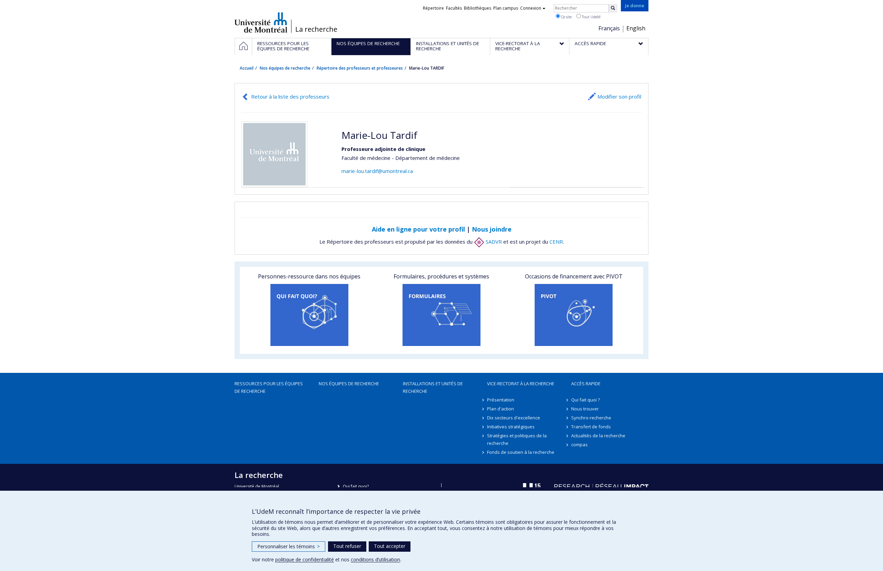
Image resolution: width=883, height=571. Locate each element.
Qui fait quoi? (356, 486)
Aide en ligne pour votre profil (418, 229)
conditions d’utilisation (375, 559)
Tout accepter (389, 546)
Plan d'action (500, 409)
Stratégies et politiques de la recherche (517, 439)
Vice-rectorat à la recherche (520, 383)
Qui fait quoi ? (585, 400)
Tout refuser (347, 546)
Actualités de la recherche (598, 435)
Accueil (247, 68)
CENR (556, 241)
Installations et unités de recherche (433, 387)
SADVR (493, 241)
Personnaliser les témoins (288, 546)
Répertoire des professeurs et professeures (360, 68)
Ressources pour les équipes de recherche (269, 387)
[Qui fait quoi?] (309, 315)
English (635, 28)
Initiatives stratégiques (511, 427)
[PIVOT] (573, 315)
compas (579, 444)
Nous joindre (492, 229)
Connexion (530, 8)
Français (609, 28)
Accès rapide (586, 383)
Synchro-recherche (591, 418)
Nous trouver (585, 409)
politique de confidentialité (304, 559)
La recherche (316, 29)
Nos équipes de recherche (285, 68)
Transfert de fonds (591, 427)
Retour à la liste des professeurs (290, 96)
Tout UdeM (591, 16)
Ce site (566, 16)
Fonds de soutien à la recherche (520, 452)
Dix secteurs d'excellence (513, 418)
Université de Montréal (261, 22)
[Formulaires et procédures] (441, 315)
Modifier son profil (619, 96)
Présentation (500, 400)
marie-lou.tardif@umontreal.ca (377, 170)
